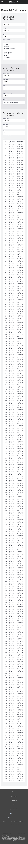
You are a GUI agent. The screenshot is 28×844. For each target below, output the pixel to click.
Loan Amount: (6, 21)
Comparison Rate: (7, 93)
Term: (4, 34)
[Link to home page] (14, 2)
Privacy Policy (19, 821)
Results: (5, 41)
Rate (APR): (6, 28)
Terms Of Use (7, 821)
